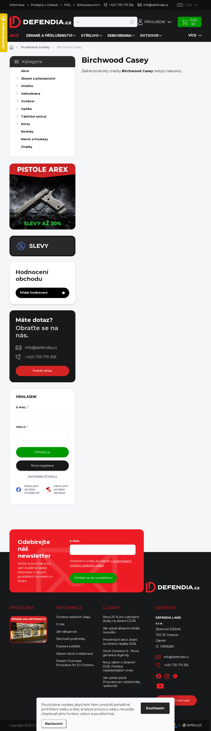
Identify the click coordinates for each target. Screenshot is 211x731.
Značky (26, 147)
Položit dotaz (42, 371)
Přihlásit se (42, 452)
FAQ (67, 5)
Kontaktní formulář (176, 700)
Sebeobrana (30, 93)
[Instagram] (167, 675)
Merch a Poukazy (34, 139)
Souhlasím (155, 708)
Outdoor (28, 101)
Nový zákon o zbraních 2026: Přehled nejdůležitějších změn (119, 666)
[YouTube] (160, 685)
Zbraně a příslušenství (38, 78)
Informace (17, 5)
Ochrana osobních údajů (73, 617)
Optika (26, 109)
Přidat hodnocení (33, 292)
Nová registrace (42, 465)
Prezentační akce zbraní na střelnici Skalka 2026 (120, 642)
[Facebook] (159, 675)
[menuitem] (15, 35)
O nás (60, 624)
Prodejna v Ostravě (44, 5)
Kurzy (25, 124)
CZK (188, 5)
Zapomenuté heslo (42, 476)
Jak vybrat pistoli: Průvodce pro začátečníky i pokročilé (121, 682)
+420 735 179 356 (40, 357)
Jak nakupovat (66, 631)
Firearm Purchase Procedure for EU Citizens (74, 663)
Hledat (132, 22)
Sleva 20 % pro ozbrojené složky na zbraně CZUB (121, 619)
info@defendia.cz (41, 347)
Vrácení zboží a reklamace (74, 654)
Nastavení (54, 724)
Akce (25, 71)
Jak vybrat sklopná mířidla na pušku (121, 630)
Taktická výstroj (33, 116)
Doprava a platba (68, 646)
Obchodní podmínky (70, 639)
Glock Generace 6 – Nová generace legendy (121, 653)
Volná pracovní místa (91, 5)
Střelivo (27, 86)
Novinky (27, 131)
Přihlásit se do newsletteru (93, 578)
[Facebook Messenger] (175, 675)
